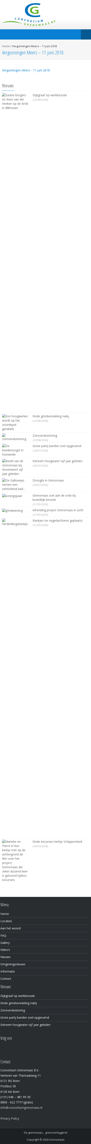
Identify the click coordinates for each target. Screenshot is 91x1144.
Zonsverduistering (45, 435)
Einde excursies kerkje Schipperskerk (57, 842)
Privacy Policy (9, 1118)
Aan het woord (10, 928)
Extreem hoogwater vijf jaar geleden (58, 461)
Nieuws (5, 957)
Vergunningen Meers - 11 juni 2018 (26, 70)
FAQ (3, 935)
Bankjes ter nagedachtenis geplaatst (58, 520)
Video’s (5, 950)
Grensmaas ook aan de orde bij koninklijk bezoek (54, 497)
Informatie (7, 971)
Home (6, 46)
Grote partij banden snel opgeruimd (57, 446)
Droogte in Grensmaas (48, 480)
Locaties (6, 921)
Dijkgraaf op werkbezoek (50, 95)
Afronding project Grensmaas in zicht (58, 510)
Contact (5, 979)
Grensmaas (57, 1139)
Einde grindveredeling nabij (51, 416)
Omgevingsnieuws (12, 964)
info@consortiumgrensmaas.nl (21, 1108)
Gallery (5, 943)
